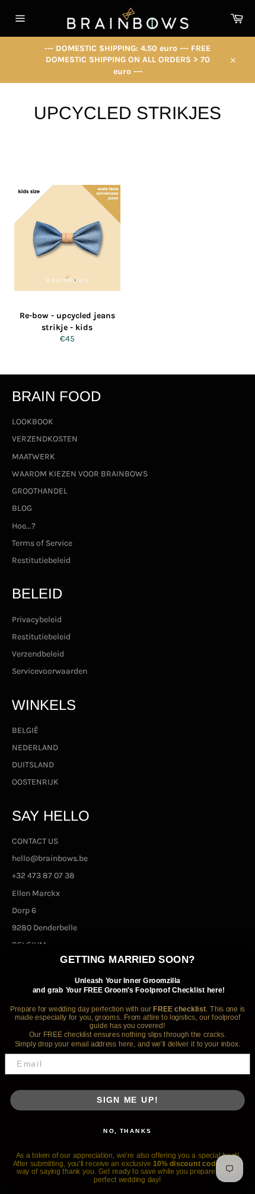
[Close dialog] (244, 955)
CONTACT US (35, 841)
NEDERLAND (35, 747)
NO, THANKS (127, 1130)
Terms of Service (42, 543)
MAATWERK (33, 457)
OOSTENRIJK (35, 782)
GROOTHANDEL (40, 491)
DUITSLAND (33, 765)
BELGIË (25, 730)
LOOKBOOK (32, 422)
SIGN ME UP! (127, 1100)
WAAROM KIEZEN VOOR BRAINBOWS (80, 474)
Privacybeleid (37, 619)
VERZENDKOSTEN (45, 439)
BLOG (22, 508)
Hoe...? (24, 526)
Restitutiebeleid (41, 560)
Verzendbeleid (38, 654)
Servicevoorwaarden (49, 671)
